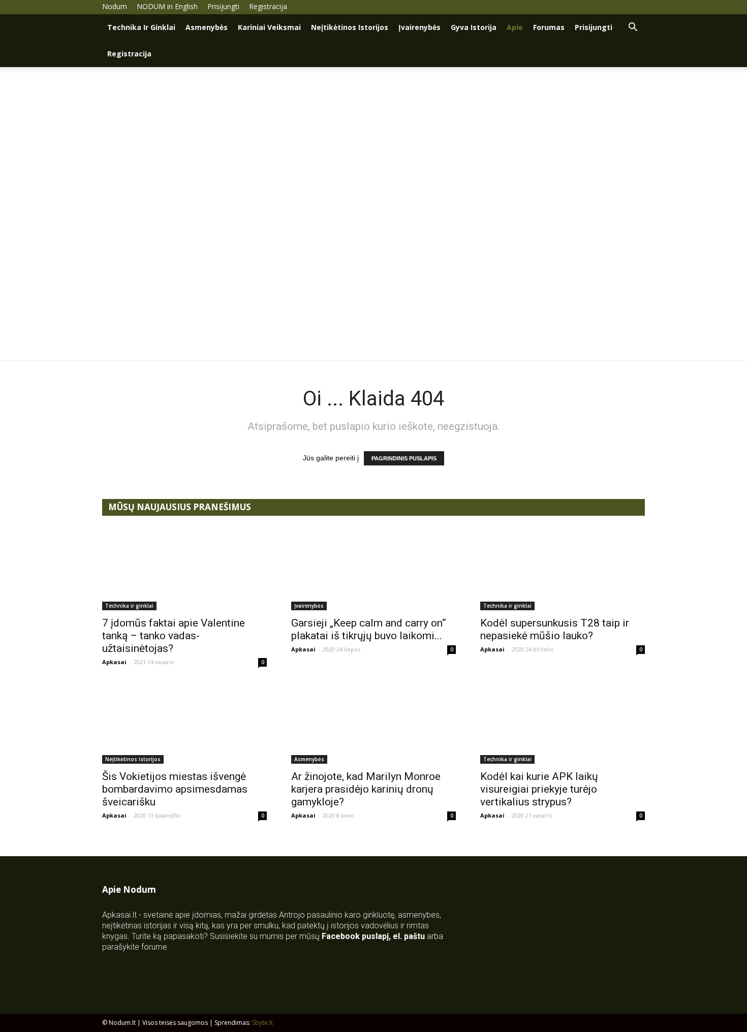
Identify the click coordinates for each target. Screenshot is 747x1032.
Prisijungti (223, 6)
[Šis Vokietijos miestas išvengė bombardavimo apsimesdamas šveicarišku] (184, 723)
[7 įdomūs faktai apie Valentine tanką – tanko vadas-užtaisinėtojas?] (184, 569)
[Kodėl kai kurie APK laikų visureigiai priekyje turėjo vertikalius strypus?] (562, 723)
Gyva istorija (473, 27)
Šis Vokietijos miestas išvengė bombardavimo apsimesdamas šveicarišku (174, 789)
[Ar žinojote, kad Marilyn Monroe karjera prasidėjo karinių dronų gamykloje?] (373, 723)
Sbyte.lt (262, 1022)
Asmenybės (206, 27)
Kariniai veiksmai (269, 27)
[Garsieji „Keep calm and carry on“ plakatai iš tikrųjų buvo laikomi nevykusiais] (373, 569)
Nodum (114, 6)
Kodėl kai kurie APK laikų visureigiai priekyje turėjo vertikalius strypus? (539, 789)
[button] (632, 28)
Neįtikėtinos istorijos (349, 27)
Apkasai (114, 662)
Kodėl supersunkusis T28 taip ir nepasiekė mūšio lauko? (554, 629)
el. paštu (409, 936)
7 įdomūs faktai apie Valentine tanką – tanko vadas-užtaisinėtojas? (173, 635)
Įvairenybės (419, 27)
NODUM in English (167, 6)
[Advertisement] (373, 143)
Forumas (549, 27)
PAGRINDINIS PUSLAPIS (404, 458)
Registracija (268, 6)
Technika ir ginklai (141, 27)
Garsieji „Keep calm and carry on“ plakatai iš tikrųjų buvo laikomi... (368, 629)
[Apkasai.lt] (373, 290)
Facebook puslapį (355, 936)
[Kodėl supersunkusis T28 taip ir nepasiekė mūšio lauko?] (562, 569)
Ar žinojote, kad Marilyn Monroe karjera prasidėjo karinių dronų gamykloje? (366, 789)
